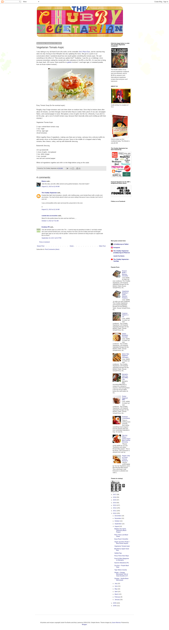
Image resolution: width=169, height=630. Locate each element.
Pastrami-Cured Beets (126, 417)
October (117, 521)
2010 (115, 513)
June (116, 586)
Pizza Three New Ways (121, 556)
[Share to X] (75, 168)
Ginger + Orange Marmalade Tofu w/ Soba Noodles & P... (121, 574)
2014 (115, 502)
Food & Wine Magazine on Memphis (121, 559)
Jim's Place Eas (84, 52)
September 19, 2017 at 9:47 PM (51, 238)
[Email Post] (67, 168)
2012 (115, 508)
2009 (115, 603)
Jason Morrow (116, 622)
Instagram (116, 247)
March (117, 594)
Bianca (44, 181)
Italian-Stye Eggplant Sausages (125, 355)
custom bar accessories (50, 215)
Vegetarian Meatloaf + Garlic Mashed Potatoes (125, 294)
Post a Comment (44, 242)
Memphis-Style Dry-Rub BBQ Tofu (125, 377)
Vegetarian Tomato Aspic (122, 546)
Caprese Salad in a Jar (125, 314)
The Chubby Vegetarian (49, 193)
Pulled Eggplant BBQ (125, 398)
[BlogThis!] (73, 168)
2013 (115, 505)
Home (72, 246)
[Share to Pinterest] (79, 168)
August (117, 526)
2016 (115, 497)
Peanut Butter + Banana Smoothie (125, 273)
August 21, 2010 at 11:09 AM (50, 186)
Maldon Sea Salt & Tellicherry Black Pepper (120, 530)
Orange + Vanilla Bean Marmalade (121, 579)
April (116, 591)
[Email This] (71, 168)
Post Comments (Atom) (52, 249)
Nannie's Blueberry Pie (121, 563)
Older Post (102, 246)
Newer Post (40, 246)
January (117, 599)
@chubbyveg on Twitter (121, 244)
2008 (115, 605)
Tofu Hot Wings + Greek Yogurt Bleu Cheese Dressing (126, 439)
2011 (115, 511)
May (116, 589)
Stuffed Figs (118, 553)
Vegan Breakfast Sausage (125, 335)
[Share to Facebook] (77, 168)
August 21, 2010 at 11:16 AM (50, 209)
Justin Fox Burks (119, 256)
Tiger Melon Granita (120, 570)
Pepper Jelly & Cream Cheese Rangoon (126, 458)
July (116, 583)
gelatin (69, 62)
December (118, 516)
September (118, 524)
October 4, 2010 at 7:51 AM (50, 221)
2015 (115, 500)
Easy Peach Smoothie (121, 539)
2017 (115, 494)
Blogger (84, 624)
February (118, 597)
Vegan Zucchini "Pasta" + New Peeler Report (122, 542)
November (118, 518)
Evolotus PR (46, 227)
